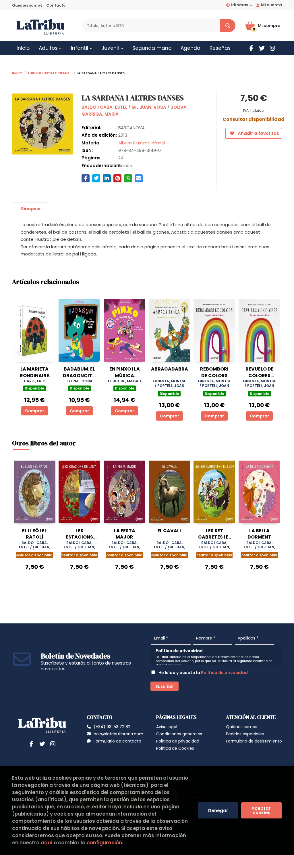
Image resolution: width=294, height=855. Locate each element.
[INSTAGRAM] (272, 48)
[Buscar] (227, 25)
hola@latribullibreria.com (118, 734)
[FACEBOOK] (251, 48)
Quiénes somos (27, 5)
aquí (47, 842)
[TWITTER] (262, 48)
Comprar (34, 411)
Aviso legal (166, 727)
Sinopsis (30, 209)
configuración (104, 842)
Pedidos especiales (245, 734)
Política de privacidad (224, 672)
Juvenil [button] (111, 48)
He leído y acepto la (203, 672)
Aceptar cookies (262, 810)
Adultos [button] (49, 48)
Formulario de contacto (117, 741)
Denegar (218, 811)
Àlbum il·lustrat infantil (49, 73)
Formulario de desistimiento (254, 741)
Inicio (17, 73)
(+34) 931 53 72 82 (112, 727)
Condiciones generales (179, 734)
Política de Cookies (175, 748)
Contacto (56, 5)
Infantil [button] (80, 48)
